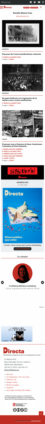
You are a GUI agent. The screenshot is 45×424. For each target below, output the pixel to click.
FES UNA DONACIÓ (34, 7)
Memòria (5, 49)
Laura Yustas (8, 158)
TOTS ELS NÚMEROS (22, 249)
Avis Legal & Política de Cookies (18, 390)
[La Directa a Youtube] (39, 2)
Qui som (9, 374)
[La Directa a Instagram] (43, 2)
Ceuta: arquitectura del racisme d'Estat (22, 288)
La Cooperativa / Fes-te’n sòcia (18, 377)
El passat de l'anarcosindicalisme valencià (21, 54)
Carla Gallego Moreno (12, 156)
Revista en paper (12, 385)
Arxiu (11, 59)
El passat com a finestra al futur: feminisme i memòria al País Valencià (22, 145)
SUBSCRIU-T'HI (26, 7)
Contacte (9, 388)
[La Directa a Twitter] (35, 2)
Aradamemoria (23, 16)
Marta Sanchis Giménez (12, 149)
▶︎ (43, 282)
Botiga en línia (11, 382)
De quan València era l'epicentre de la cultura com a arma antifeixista (19, 99)
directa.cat (5, 2)
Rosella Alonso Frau (12, 57)
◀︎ (3, 282)
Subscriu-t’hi (11, 380)
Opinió (4, 139)
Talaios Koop (28, 421)
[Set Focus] (41, 7)
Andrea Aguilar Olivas (12, 154)
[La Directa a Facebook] (31, 2)
